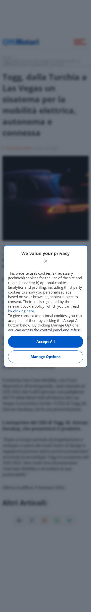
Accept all (45, 341)
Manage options (45, 356)
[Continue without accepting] (45, 261)
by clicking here (21, 311)
